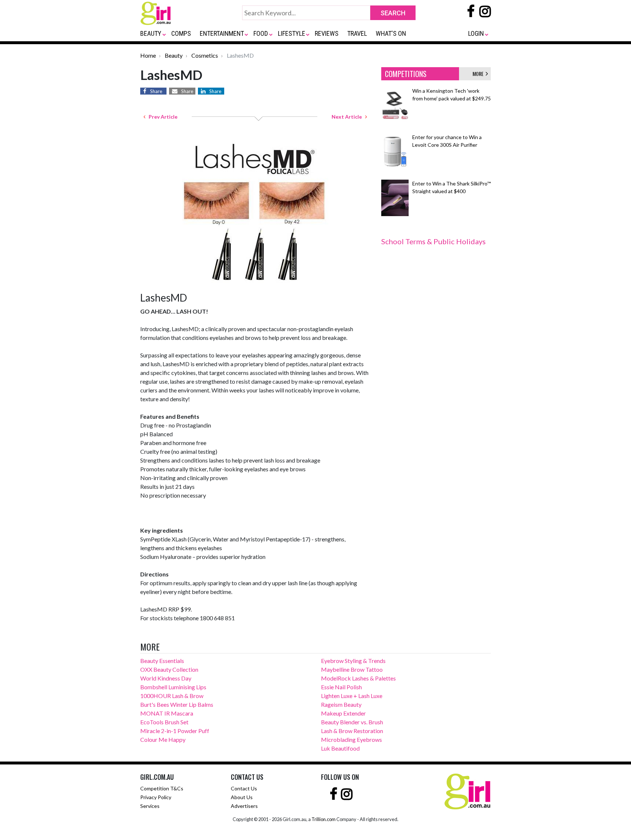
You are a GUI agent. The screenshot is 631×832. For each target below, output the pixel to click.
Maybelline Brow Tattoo (352, 669)
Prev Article (161, 117)
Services (150, 806)
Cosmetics (204, 55)
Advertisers (244, 806)
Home (148, 55)
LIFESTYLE (291, 33)
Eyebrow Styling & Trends (353, 660)
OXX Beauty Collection (169, 669)
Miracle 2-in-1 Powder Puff (174, 730)
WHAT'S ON (391, 33)
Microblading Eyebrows (351, 739)
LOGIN (476, 33)
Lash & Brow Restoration (352, 730)
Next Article (348, 117)
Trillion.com (323, 819)
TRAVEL (357, 33)
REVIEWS (327, 33)
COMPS (181, 33)
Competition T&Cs (161, 788)
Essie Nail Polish (341, 686)
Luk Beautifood (340, 748)
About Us (242, 797)
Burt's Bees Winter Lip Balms (176, 704)
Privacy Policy (155, 797)
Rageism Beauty (341, 704)
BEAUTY (150, 33)
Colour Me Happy (163, 739)
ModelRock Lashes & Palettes (358, 678)
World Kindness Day (165, 678)
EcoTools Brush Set (164, 721)
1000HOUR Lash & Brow (171, 695)
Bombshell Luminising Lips (173, 686)
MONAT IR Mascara (166, 713)
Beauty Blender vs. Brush (352, 721)
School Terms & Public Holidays (433, 241)
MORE (479, 73)
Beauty (174, 55)
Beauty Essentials (162, 660)
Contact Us (244, 788)
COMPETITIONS (406, 73)
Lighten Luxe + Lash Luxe (351, 695)
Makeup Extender (343, 713)
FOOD (260, 33)
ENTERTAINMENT (222, 33)
